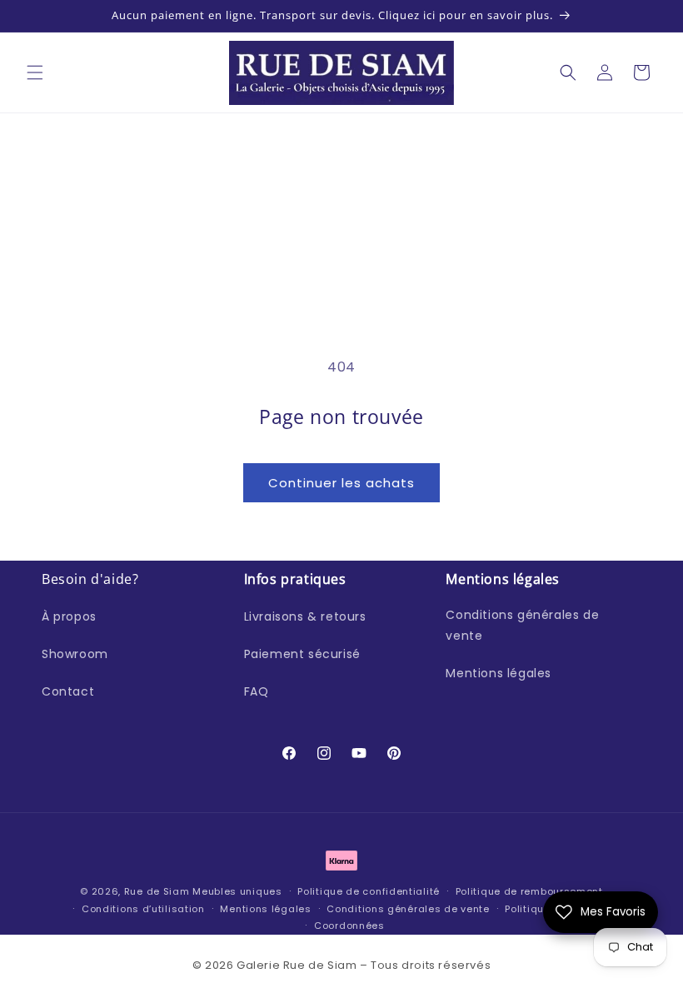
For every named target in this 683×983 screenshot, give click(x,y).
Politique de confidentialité (368, 891)
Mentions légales (498, 673)
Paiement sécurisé (302, 654)
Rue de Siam (157, 891)
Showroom (75, 654)
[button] (35, 72)
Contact (68, 691)
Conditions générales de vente (522, 625)
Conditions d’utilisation (143, 909)
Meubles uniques (237, 891)
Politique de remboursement (529, 891)
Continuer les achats (341, 483)
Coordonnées (349, 925)
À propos (69, 616)
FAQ (256, 691)
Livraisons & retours (305, 616)
